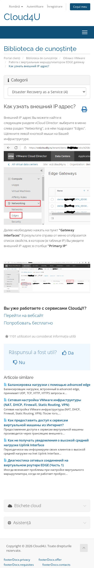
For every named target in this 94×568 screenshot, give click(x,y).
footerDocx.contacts (56, 564)
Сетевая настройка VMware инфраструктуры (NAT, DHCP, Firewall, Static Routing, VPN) (42, 402)
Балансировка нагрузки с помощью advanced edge (48, 384)
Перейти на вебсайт (24, 315)
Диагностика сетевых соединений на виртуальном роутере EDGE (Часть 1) (36, 462)
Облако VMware (74, 58)
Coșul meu (80, 7)
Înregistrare (54, 6)
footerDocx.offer (50, 559)
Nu (21, 362)
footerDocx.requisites (19, 564)
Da (70, 353)
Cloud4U (22, 17)
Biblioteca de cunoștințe (41, 58)
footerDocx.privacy (17, 559)
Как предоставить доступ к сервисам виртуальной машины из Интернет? (36, 422)
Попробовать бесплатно (28, 323)
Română (15, 6)
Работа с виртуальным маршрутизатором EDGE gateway (46, 62)
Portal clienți (12, 58)
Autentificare (35, 6)
